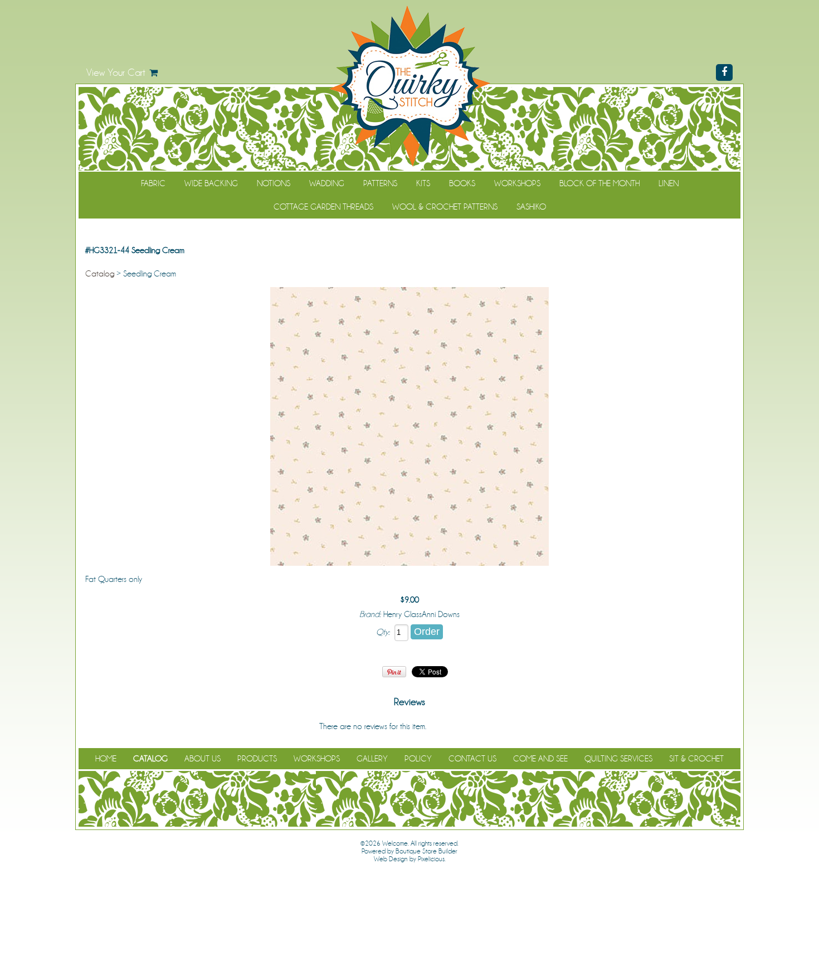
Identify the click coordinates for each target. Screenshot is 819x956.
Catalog (99, 273)
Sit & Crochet (696, 758)
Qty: (382, 632)
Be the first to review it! (464, 726)
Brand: (370, 614)
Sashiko (531, 206)
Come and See (540, 758)
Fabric (153, 183)
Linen (669, 183)
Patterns (380, 183)
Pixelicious (431, 859)
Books (462, 183)
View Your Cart (115, 72)
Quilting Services (618, 758)
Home (105, 758)
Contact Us (472, 758)
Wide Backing (211, 183)
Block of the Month (599, 183)
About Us (202, 758)
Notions (273, 183)
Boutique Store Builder (426, 851)
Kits (423, 183)
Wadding (326, 183)
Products (257, 758)
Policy (418, 758)
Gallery (372, 758)
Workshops (517, 183)
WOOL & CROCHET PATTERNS (445, 206)
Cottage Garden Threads (323, 206)
